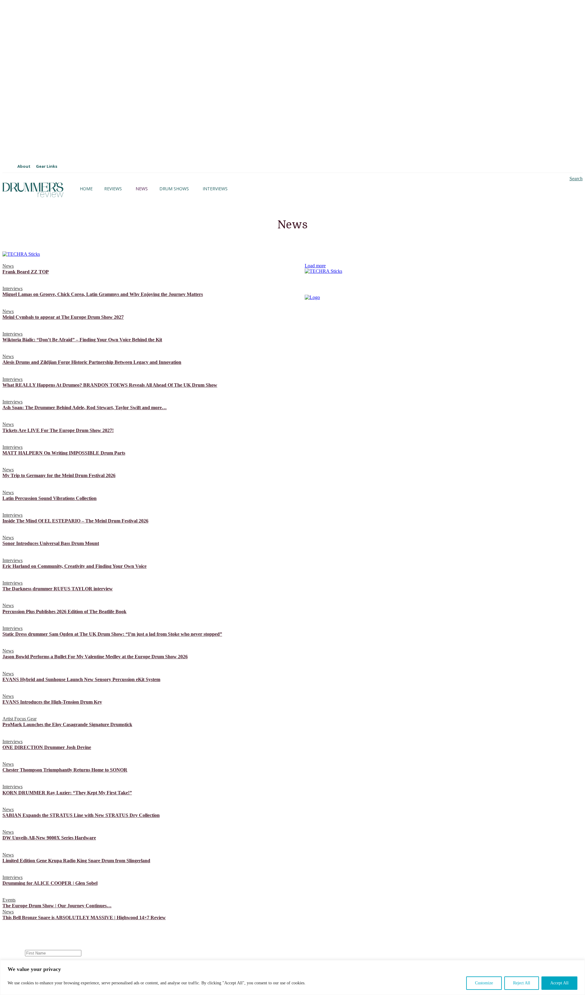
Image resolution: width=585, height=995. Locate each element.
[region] (292, 977)
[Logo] (32, 189)
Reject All (521, 983)
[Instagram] (313, 445)
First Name (13, 952)
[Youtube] (332, 445)
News (8, 266)
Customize (484, 983)
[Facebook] (352, 445)
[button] (571, 179)
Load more (315, 265)
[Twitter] (372, 445)
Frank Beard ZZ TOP (25, 271)
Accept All (559, 983)
